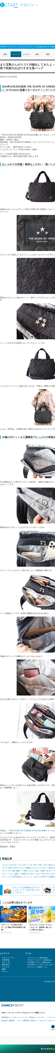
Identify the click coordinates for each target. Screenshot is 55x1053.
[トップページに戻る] (9, 5)
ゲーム (4, 971)
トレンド (22, 47)
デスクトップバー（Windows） (40, 960)
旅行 (37, 54)
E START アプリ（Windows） (40, 962)
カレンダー (6, 962)
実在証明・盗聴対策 (8, 1020)
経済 (48, 54)
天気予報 (5, 960)
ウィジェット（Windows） (38, 958)
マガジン (29, 47)
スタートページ (8, 958)
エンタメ (26, 54)
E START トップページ (8, 47)
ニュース (5, 967)
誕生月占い (6, 965)
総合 (5, 54)
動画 (4, 969)
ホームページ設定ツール (37, 967)
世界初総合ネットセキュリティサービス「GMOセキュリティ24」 (23, 1017)
